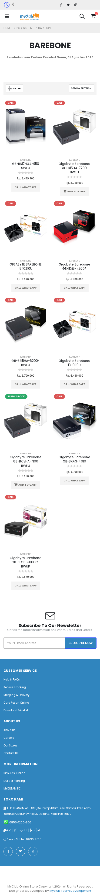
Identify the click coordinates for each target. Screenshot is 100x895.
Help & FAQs (11, 679)
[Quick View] (35, 187)
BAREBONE (25, 159)
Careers (8, 738)
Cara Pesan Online (16, 703)
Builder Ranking (14, 781)
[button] (82, 17)
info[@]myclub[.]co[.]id (23, 830)
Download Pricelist (15, 710)
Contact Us (11, 753)
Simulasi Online (14, 773)
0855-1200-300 (20, 822)
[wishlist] (87, 16)
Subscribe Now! (81, 643)
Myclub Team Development (70, 891)
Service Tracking (14, 687)
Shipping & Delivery (16, 695)
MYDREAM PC (12, 788)
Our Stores (10, 745)
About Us (9, 730)
